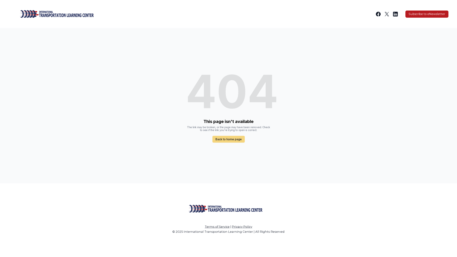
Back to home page (228, 139)
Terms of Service (217, 226)
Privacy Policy (242, 226)
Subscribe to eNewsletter (427, 14)
